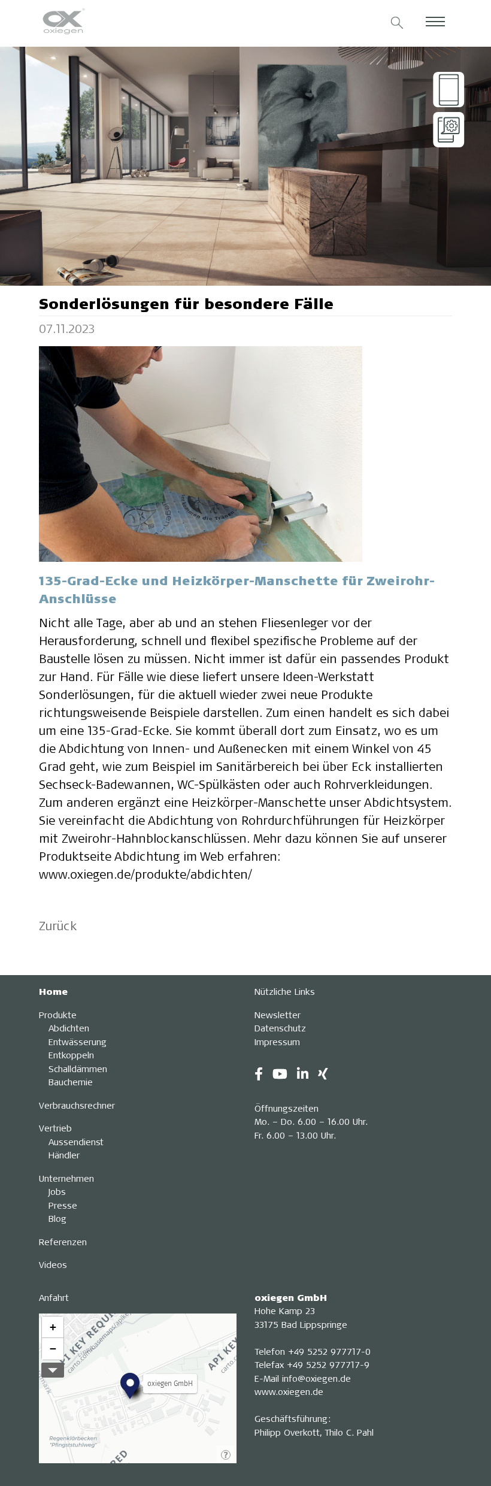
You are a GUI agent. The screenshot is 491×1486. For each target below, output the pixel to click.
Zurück (58, 925)
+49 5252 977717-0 (329, 1351)
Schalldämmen (78, 1069)
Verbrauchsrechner (77, 1105)
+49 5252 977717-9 (328, 1364)
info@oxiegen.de (316, 1378)
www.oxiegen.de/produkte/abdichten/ (145, 874)
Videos (53, 1264)
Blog (57, 1218)
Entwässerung (78, 1042)
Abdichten (69, 1028)
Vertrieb (55, 1128)
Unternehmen (66, 1178)
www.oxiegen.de (288, 1391)
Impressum (277, 1042)
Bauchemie (71, 1082)
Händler (64, 1155)
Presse (63, 1205)
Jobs (57, 1191)
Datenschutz (280, 1028)
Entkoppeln (71, 1055)
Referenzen (63, 1242)
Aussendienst (76, 1142)
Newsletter (277, 1015)
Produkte (58, 1015)
